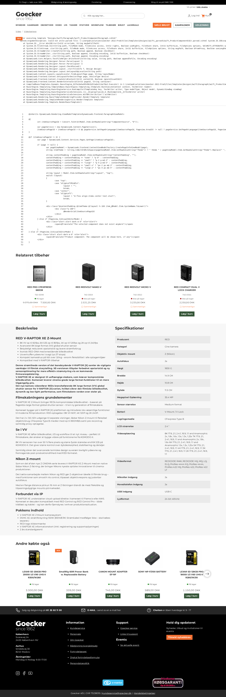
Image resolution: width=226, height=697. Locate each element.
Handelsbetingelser (144, 693)
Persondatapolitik (79, 663)
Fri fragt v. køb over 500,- (31, 2)
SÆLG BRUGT (162, 25)
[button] (198, 7)
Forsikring (96, 2)
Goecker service (129, 628)
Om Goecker (77, 640)
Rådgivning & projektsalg (84, 646)
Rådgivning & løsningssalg (64, 2)
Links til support (129, 634)
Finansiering (129, 2)
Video (18, 31)
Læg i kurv (39, 314)
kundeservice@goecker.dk (116, 693)
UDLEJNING (202, 25)
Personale (75, 634)
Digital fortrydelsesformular (85, 657)
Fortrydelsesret (78, 651)
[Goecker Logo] (29, 15)
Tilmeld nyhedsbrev (179, 637)
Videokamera (30, 31)
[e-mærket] (113, 682)
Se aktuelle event (129, 645)
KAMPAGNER (182, 25)
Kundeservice (77, 628)
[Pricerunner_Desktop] (168, 682)
